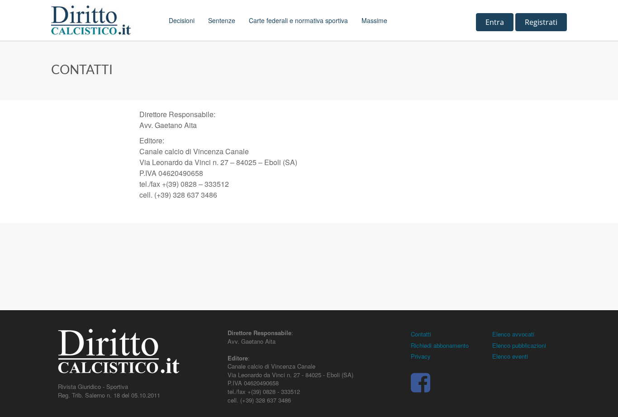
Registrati (541, 22)
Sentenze (221, 20)
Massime (374, 20)
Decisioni (182, 20)
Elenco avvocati (513, 334)
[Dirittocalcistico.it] (103, 20)
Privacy (421, 356)
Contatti (421, 334)
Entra (494, 22)
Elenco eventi (510, 356)
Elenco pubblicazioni (519, 345)
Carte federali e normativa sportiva (298, 20)
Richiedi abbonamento (440, 345)
